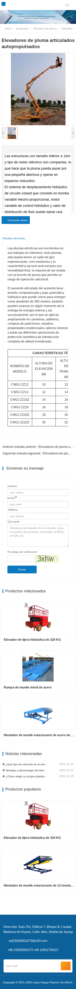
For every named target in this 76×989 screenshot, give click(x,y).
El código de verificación (22, 551)
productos (22, 28)
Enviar (22, 569)
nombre (12, 486)
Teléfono (12, 509)
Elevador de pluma (45, 28)
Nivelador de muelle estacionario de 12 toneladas (39, 885)
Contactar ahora (17, 220)
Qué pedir (13, 521)
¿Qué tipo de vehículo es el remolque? (27, 764)
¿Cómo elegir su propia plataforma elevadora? (27, 776)
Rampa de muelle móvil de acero (28, 687)
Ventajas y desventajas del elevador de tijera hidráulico (27, 770)
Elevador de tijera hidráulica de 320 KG (32, 639)
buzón (11, 497)
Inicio (7, 28)
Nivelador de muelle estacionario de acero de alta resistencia (39, 735)
